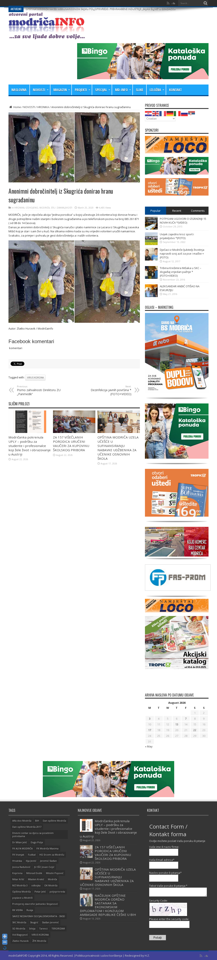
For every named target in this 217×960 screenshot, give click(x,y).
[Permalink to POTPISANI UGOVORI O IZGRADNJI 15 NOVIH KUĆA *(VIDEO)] (151, 228)
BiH (37, 820)
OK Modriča (50, 885)
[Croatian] (148, 113)
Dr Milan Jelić (19, 842)
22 (194, 730)
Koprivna (17, 873)
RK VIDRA (17, 910)
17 (149, 730)
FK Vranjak (18, 854)
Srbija (32, 928)
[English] (155, 113)
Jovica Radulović (21, 866)
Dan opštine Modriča (54, 820)
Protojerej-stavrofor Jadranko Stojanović (35, 903)
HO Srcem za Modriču (51, 854)
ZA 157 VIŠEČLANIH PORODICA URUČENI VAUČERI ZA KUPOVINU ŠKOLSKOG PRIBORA (71, 443)
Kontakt (175, 89)
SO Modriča (18, 928)
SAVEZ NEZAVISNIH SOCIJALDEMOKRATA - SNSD (38, 916)
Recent (176, 211)
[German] (170, 113)
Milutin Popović (54, 873)
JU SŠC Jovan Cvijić (44, 866)
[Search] (205, 3)
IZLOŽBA (155, 89)
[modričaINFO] (46, 36)
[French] (163, 113)
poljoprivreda (57, 891)
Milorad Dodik (34, 873)
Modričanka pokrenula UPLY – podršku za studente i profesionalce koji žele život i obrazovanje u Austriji (29, 445)
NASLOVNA (18, 89)
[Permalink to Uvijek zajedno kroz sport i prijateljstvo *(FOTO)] (151, 244)
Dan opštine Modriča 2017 (26, 826)
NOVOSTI (39, 89)
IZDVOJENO (32, 207)
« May (149, 746)
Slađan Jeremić (50, 922)
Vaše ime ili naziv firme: (164, 847)
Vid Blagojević (20, 934)
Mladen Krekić (36, 879)
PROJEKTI (81, 89)
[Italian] (177, 113)
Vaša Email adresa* (161, 860)
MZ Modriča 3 (20, 885)
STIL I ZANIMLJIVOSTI (61, 207)
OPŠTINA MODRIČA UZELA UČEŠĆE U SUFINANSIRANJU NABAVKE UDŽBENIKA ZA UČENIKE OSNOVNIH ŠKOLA (118, 448)
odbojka (35, 885)
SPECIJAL (101, 89)
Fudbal (32, 854)
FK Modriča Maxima (47, 848)
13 (176, 724)
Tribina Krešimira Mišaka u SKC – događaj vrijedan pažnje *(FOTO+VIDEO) (180, 272)
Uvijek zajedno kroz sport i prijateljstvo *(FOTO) (177, 236)
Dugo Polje (37, 842)
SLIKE (139, 89)
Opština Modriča (21, 891)
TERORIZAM (58, 928)
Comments (198, 211)
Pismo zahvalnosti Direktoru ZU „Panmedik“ (39, 390)
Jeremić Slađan (48, 860)
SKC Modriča (19, 922)
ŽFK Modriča (39, 940)
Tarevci (43, 928)
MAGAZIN (60, 89)
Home (17, 107)
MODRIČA (44, 207)
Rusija (29, 910)
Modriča (52, 879)
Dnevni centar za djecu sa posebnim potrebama (33, 834)
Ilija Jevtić (31, 860)
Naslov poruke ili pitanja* (165, 873)
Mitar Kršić (18, 879)
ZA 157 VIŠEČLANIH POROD (42, 3)
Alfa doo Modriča (21, 820)
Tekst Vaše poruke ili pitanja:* (168, 886)
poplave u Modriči (22, 897)
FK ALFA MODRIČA (22, 848)
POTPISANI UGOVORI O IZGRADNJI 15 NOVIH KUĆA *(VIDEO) (183, 220)
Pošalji (157, 937)
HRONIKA (43, 107)
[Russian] (184, 113)
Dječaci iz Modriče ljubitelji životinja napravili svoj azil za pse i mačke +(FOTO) (182, 253)
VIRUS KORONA (35, 377)
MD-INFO (121, 89)
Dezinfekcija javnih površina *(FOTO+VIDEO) (111, 390)
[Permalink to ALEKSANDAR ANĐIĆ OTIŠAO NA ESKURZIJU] (151, 296)
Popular (155, 211)
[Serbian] (191, 113)
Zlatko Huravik (20, 940)
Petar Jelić (40, 891)
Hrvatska (17, 860)
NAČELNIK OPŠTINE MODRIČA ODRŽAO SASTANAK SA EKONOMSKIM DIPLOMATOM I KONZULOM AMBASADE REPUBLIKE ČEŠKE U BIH (108, 905)
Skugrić (34, 922)
